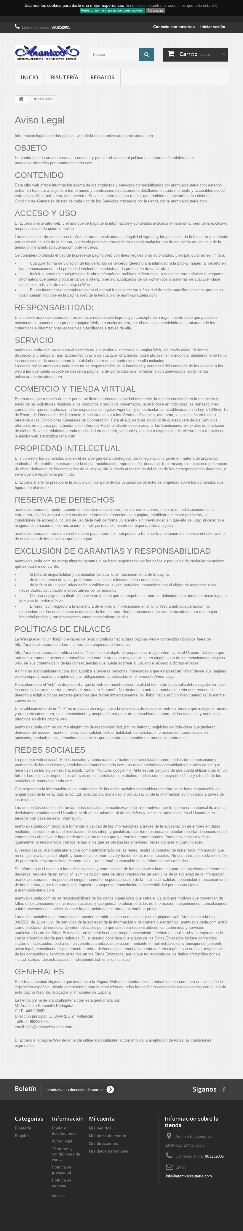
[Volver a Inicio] (21, 99)
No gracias (156, 10)
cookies (54, 5)
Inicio (29, 77)
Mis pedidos (100, 1128)
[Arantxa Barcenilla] (47, 53)
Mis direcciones (103, 1143)
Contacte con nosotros (174, 27)
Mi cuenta (102, 1118)
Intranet (58, 1196)
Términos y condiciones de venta (66, 1154)
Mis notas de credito (107, 1136)
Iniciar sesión (212, 27)
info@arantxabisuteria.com (189, 1176)
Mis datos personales (108, 1151)
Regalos (102, 77)
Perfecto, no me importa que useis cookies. (112, 10)
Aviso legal (62, 1141)
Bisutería (64, 77)
